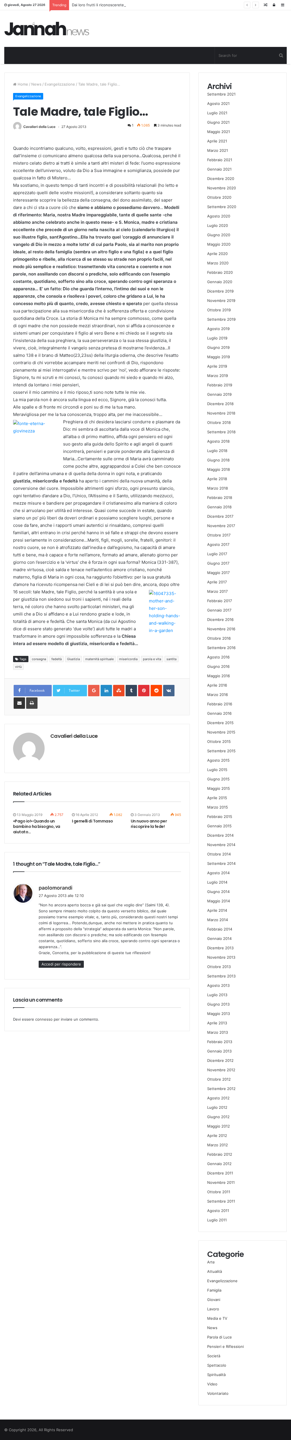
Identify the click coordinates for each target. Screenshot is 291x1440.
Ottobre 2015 (219, 741)
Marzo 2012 (217, 1145)
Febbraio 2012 (219, 1154)
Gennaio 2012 (219, 1163)
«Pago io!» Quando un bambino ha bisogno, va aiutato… (36, 826)
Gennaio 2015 (219, 826)
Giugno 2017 (218, 563)
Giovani (213, 1299)
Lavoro (213, 1309)
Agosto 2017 (218, 544)
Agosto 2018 (218, 441)
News (36, 84)
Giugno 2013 (218, 1004)
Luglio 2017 (217, 554)
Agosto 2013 (218, 985)
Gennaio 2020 (219, 281)
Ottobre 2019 (219, 310)
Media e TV (217, 1318)
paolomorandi (55, 888)
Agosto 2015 (218, 760)
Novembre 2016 (221, 629)
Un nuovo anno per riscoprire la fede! (149, 823)
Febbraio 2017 (219, 600)
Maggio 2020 (218, 244)
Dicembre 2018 (220, 403)
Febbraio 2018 (219, 497)
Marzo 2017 (217, 591)
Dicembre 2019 (220, 291)
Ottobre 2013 (219, 966)
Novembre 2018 (221, 413)
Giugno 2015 (218, 779)
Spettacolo (216, 1365)
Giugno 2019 (218, 347)
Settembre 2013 (221, 976)
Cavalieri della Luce (39, 127)
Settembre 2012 (221, 1088)
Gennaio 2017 (219, 610)
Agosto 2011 (218, 1210)
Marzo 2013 (217, 1032)
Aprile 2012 (217, 1135)
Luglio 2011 (217, 1220)
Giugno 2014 (218, 891)
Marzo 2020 (217, 263)
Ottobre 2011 (218, 1192)
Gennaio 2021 (219, 169)
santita (171, 659)
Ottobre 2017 (218, 535)
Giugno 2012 (218, 1116)
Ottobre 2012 (219, 1079)
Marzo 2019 (217, 375)
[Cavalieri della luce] (47, 29)
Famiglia (214, 1290)
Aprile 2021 (217, 141)
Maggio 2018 (218, 469)
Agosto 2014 (218, 873)
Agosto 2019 (218, 328)
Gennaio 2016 (219, 713)
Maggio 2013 (218, 1013)
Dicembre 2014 (220, 835)
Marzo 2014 (217, 919)
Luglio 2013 (217, 995)
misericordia (128, 659)
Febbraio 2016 (219, 704)
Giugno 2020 (218, 235)
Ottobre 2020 (219, 197)
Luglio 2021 (217, 113)
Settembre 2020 (221, 206)
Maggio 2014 (218, 901)
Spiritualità (216, 1374)
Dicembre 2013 (220, 948)
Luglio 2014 (217, 882)
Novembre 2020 (221, 188)
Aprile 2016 (217, 685)
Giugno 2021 (218, 122)
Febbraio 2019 (219, 385)
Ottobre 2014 (219, 854)
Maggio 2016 (218, 676)
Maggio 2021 (218, 131)
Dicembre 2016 (220, 619)
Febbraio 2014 (219, 929)
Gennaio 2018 (219, 507)
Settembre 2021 (221, 94)
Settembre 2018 (221, 432)
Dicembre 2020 (220, 178)
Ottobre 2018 (219, 422)
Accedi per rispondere (61, 964)
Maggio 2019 (218, 357)
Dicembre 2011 (220, 1173)
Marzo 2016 (217, 694)
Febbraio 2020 (220, 272)
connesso (44, 1019)
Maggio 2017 (218, 572)
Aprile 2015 (217, 797)
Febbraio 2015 (219, 816)
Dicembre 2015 (220, 722)
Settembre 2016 (221, 647)
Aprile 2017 (217, 582)
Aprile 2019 (217, 366)
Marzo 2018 (217, 488)
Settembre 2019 (221, 319)
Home (22, 84)
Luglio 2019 (217, 338)
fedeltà (56, 659)
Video (212, 1384)
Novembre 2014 (221, 844)
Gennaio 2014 (219, 938)
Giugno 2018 (218, 460)
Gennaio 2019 (219, 394)
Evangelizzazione (60, 84)
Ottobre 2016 (219, 638)
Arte (211, 1262)
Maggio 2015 (218, 788)
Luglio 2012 (217, 1107)
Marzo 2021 (217, 150)
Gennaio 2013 (219, 1051)
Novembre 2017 (221, 525)
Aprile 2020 (217, 253)
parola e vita (152, 659)
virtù (18, 667)
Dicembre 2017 (220, 516)
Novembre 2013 (221, 957)
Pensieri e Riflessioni (225, 1346)
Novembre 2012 (221, 1070)
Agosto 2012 (218, 1098)
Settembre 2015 (221, 751)
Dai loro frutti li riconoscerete (98, 5)
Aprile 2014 (217, 910)
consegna (39, 659)
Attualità (214, 1271)
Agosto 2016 (218, 657)
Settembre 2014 (221, 863)
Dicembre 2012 (220, 1060)
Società (213, 1356)
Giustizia (73, 659)
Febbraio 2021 (219, 160)
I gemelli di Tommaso (92, 821)
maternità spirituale (99, 659)
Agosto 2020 (218, 216)
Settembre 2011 (221, 1201)
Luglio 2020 (217, 225)
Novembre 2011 (221, 1182)
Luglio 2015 (217, 769)
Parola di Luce (219, 1337)
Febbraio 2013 (219, 1041)
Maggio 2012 (218, 1126)
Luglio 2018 (217, 450)
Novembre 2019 (221, 300)
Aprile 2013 (217, 1023)
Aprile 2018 (217, 478)
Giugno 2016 (218, 666)
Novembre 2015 (221, 732)
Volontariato (217, 1393)
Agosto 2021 (218, 103)
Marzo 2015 (217, 807)
